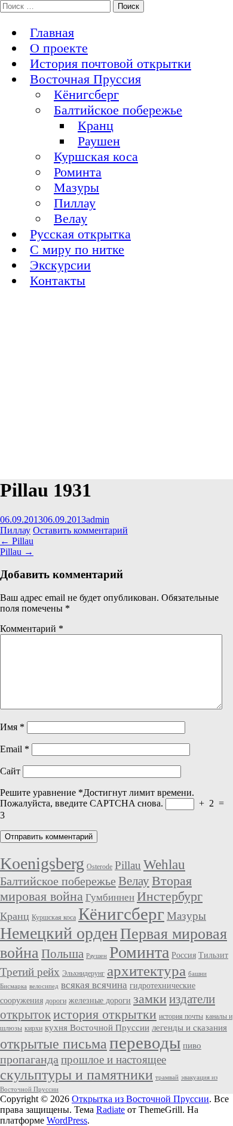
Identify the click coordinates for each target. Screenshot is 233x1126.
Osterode (99, 867)
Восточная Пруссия (85, 79)
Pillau (16, 541)
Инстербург (170, 896)
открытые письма (53, 1043)
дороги (55, 1001)
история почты (181, 1016)
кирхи (33, 1028)
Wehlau (164, 864)
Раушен (99, 141)
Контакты (57, 280)
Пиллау (75, 203)
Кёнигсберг (86, 94)
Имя (12, 727)
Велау (70, 218)
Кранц (96, 125)
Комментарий (31, 629)
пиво (192, 1045)
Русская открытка (80, 234)
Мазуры (76, 187)
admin (97, 519)
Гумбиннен (109, 897)
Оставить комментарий (80, 530)
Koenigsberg (42, 863)
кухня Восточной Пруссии (97, 1027)
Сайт (10, 771)
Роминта (78, 172)
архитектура (146, 970)
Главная (52, 32)
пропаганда (29, 1059)
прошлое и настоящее (113, 1059)
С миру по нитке (77, 249)
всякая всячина (94, 985)
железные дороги (100, 1000)
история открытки (105, 1014)
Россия (183, 955)
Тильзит (213, 955)
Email (14, 749)
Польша (62, 954)
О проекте (59, 48)
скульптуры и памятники (76, 1074)
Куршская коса (96, 156)
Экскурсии (60, 265)
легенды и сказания (189, 1027)
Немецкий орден (59, 933)
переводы (144, 1042)
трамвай (167, 1077)
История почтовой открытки (110, 63)
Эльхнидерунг (83, 973)
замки (150, 998)
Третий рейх (30, 972)
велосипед (44, 986)
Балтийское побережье (118, 110)
